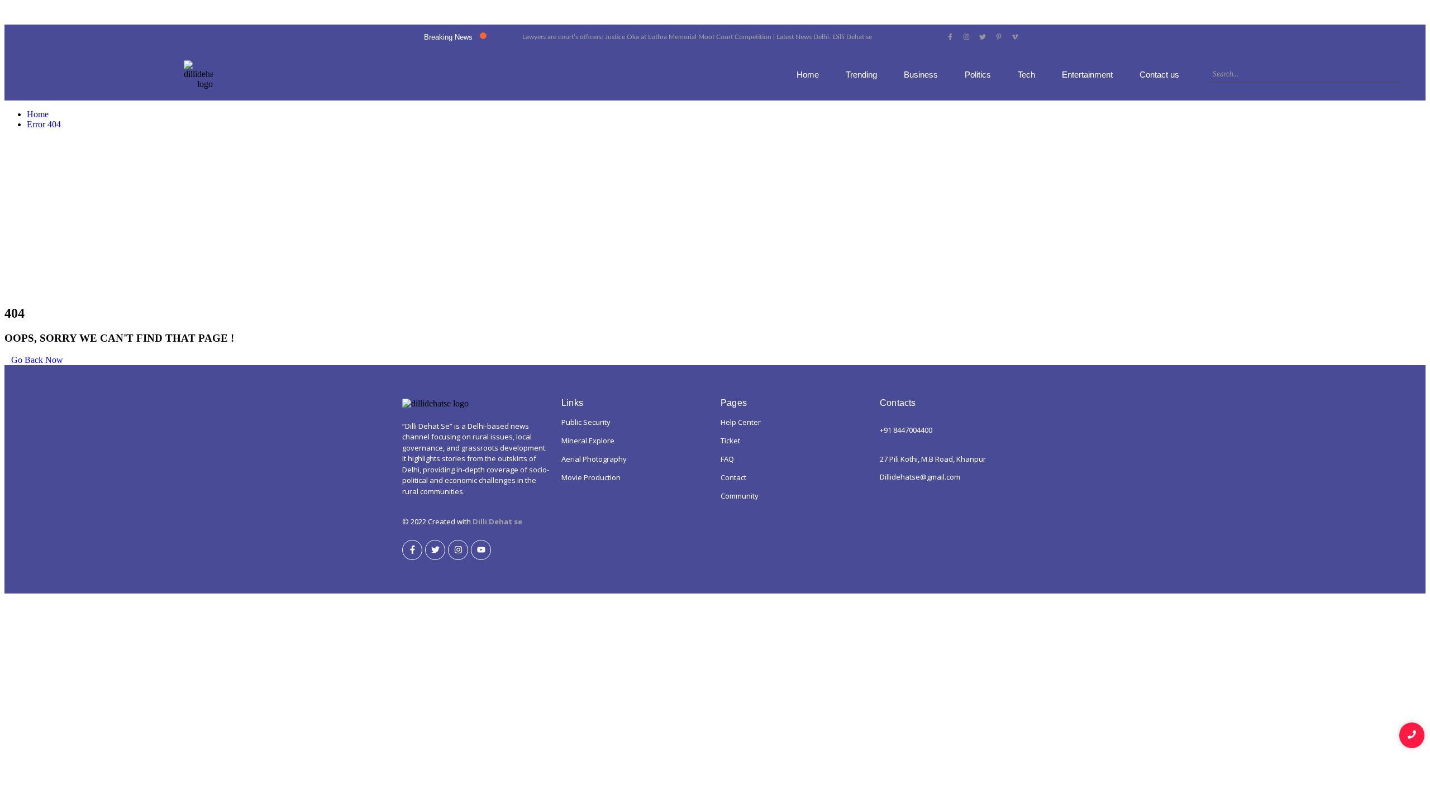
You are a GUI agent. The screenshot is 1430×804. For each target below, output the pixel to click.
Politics (978, 74)
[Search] (1404, 75)
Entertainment (1087, 74)
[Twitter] (435, 550)
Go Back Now (37, 360)
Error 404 (44, 124)
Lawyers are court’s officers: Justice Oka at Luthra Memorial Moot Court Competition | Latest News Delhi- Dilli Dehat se (697, 37)
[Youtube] (481, 550)
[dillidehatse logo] (198, 74)
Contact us (1159, 74)
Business (921, 74)
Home (808, 74)
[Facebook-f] (412, 550)
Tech (1026, 74)
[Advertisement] (715, 216)
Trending (861, 74)
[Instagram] (458, 550)
